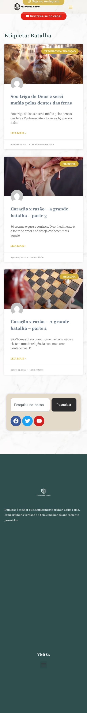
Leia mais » (18, 133)
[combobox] (30, 404)
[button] (70, 7)
